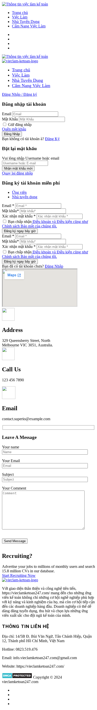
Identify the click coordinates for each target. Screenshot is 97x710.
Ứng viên (19, 192)
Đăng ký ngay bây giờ (20, 231)
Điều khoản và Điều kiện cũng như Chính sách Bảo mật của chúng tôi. (45, 223)
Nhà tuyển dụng (24, 197)
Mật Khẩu (10, 119)
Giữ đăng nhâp (19, 124)
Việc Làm (19, 17)
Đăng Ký (52, 139)
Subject (8, 474)
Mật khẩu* (10, 211)
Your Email (11, 461)
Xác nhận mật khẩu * (19, 216)
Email (6, 114)
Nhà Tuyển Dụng (26, 21)
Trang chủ (20, 12)
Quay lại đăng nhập (17, 173)
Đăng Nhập (54, 266)
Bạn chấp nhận (45, 223)
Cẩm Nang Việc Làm (29, 26)
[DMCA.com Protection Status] (17, 677)
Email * (8, 205)
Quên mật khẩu (14, 129)
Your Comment (14, 488)
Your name (10, 447)
